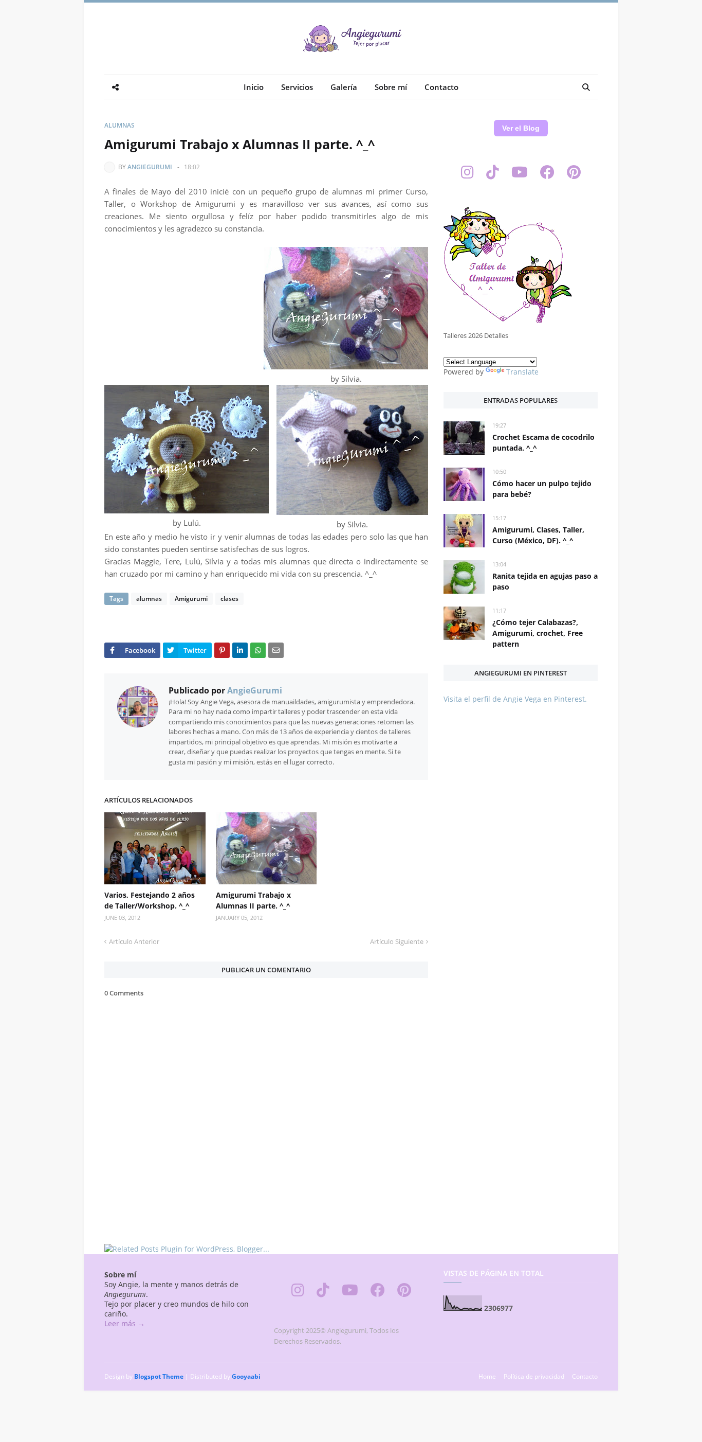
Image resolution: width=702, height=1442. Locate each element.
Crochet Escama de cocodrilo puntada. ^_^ (543, 442)
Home (487, 1376)
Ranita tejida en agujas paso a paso (545, 581)
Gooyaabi (246, 1376)
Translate (522, 372)
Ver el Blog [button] (521, 128)
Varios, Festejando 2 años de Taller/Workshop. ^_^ (149, 900)
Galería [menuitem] (343, 87)
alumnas (119, 125)
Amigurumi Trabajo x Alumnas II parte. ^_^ (253, 900)
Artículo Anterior (134, 941)
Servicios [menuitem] (297, 87)
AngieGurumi (149, 167)
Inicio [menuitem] (254, 87)
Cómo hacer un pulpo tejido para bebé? (542, 488)
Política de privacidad (534, 1376)
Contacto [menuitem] (441, 87)
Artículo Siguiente (396, 941)
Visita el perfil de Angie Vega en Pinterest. (515, 699)
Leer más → (124, 1323)
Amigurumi (191, 598)
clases (229, 598)
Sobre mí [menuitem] (391, 87)
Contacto (585, 1376)
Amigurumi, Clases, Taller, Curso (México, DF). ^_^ (538, 535)
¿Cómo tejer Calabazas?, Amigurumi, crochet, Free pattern (537, 633)
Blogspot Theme (158, 1376)
